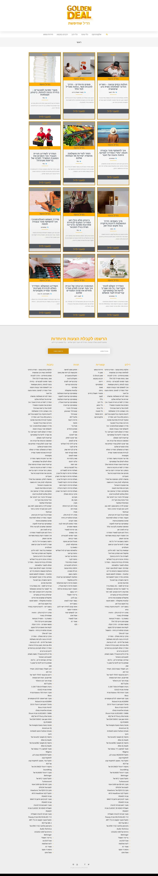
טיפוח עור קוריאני (71, 556)
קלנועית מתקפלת (71, 390)
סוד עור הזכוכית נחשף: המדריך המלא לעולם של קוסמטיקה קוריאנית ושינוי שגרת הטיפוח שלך (116, 461)
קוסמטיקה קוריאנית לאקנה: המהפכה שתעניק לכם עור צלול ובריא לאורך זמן (117, 527)
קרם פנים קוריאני (71, 384)
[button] (113, 111)
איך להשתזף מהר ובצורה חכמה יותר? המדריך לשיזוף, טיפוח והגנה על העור (116, 390)
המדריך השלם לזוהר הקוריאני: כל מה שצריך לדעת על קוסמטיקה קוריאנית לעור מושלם (116, 435)
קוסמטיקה (99, 384)
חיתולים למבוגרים (70, 565)
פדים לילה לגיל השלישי (69, 444)
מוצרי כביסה (72, 538)
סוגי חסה (74, 464)
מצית (75, 512)
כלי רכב (75, 34)
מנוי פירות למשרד (71, 530)
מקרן (75, 503)
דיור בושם (73, 592)
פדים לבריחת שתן (71, 449)
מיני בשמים (73, 532)
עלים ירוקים (73, 461)
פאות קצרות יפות (71, 452)
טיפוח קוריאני (72, 553)
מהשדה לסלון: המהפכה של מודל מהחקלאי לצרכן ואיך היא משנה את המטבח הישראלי (117, 482)
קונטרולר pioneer (70, 411)
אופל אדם (125, 852)
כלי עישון (100, 405)
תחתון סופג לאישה (70, 370)
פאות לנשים (73, 455)
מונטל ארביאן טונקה (70, 541)
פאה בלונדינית (72, 458)
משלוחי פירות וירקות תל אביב (66, 473)
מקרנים (74, 497)
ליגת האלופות (123, 844)
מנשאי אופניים (72, 526)
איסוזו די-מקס (123, 849)
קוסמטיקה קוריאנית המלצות (67, 399)
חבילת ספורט (72, 571)
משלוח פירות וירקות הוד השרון (66, 491)
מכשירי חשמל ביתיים (95, 393)
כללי (101, 399)
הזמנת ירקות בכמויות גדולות (67, 589)
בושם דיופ (73, 604)
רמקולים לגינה (72, 378)
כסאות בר (73, 547)
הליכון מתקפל (72, 580)
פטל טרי (74, 426)
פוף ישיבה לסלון (71, 438)
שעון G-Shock (98, 375)
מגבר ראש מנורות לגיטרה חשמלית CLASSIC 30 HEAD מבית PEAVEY (116, 808)
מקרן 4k (74, 500)
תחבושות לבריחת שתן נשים (67, 372)
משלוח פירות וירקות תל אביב (67, 479)
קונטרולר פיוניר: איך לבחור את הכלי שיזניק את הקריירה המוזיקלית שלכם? (117, 500)
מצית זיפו (74, 509)
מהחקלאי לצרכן (71, 544)
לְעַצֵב (101, 396)
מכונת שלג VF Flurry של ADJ (118, 716)
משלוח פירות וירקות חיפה (68, 485)
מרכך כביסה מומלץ (70, 494)
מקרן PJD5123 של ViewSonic (117, 790)
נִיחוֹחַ (101, 390)
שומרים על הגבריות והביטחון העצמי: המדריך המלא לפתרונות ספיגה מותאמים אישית (117, 518)
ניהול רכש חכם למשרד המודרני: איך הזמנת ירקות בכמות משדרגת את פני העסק (117, 535)
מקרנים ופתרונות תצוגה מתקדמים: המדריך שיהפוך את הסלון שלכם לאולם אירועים (117, 491)
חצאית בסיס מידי (71, 562)
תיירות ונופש (48, 34)
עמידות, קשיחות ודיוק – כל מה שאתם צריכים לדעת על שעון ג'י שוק (117, 663)
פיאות (75, 423)
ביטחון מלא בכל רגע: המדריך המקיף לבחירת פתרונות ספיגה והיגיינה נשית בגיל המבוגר (117, 420)
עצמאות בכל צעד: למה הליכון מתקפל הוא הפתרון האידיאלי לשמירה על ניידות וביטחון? (118, 553)
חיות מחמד (99, 414)
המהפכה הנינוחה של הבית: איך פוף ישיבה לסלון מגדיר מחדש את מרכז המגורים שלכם (116, 444)
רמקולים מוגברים (71, 375)
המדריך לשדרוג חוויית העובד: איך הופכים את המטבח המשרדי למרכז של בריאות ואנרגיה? (116, 405)
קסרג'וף (74, 387)
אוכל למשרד (72, 618)
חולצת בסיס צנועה (70, 568)
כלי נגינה (84, 34)
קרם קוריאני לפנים (70, 381)
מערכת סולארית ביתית (69, 518)
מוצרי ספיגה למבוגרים (69, 535)
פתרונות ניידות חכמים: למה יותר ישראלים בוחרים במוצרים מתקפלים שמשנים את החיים (117, 595)
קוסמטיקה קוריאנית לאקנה (67, 396)
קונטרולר (74, 414)
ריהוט (101, 381)
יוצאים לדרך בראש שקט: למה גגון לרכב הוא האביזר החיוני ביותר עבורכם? (116, 509)
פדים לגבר (73, 447)
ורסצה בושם (73, 574)
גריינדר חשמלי (123, 838)
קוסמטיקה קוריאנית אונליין (68, 402)
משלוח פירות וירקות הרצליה (67, 488)
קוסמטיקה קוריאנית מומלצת (67, 393)
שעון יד (100, 372)
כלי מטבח (99, 411)
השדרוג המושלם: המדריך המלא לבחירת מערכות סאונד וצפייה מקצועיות (117, 452)
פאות (101, 387)
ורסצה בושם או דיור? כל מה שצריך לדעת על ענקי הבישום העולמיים (118, 544)
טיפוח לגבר (73, 559)
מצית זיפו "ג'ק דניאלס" (120, 681)
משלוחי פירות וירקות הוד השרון (66, 476)
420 (75, 624)
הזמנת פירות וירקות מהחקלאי (67, 583)
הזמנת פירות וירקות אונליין (68, 586)
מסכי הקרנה (73, 521)
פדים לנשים (73, 441)
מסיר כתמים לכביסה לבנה (68, 524)
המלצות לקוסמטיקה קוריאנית (67, 577)
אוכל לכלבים (124, 841)
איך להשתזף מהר (71, 612)
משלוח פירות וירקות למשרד (67, 482)
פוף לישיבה (73, 435)
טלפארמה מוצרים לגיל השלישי (66, 550)
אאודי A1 (125, 847)
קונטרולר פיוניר (71, 408)
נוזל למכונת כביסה (70, 467)
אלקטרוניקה (96, 34)
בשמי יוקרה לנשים (70, 601)
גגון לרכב (74, 598)
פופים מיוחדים (72, 429)
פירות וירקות (72, 420)
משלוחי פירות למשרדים (69, 470)
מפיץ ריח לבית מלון (70, 515)
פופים (75, 432)
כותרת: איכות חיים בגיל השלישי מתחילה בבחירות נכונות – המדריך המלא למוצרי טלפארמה (116, 562)
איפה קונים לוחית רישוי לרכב (67, 607)
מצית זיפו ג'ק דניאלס (70, 506)
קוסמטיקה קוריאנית (70, 405)
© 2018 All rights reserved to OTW (79, 867)
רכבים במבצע (62, 34)
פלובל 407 (124, 684)
